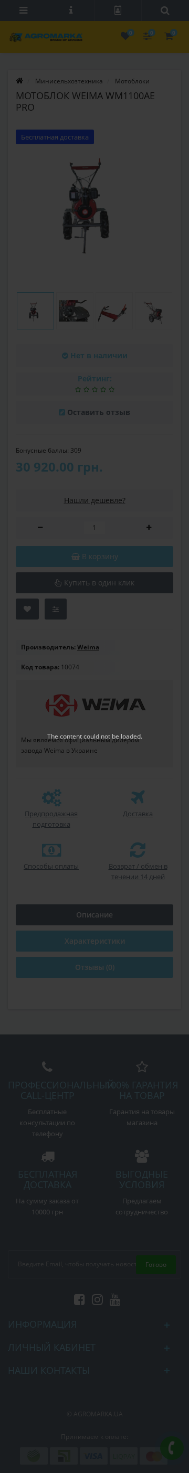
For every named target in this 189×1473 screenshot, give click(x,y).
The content (64, 736)
